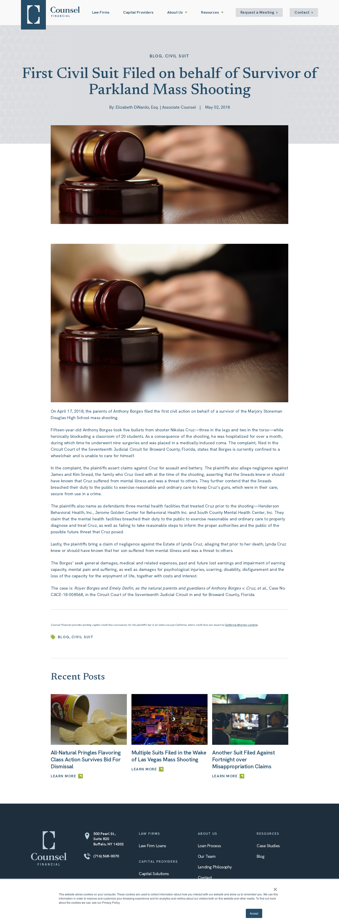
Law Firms (100, 12)
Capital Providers (138, 12)
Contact (301, 12)
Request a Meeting (257, 12)
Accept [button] (254, 913)
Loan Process (209, 845)
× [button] (275, 888)
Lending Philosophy (215, 867)
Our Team (207, 856)
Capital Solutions (154, 873)
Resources (210, 12)
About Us (175, 12)
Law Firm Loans (152, 845)
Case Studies (268, 845)
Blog (156, 56)
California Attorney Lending (241, 624)
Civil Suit (177, 56)
